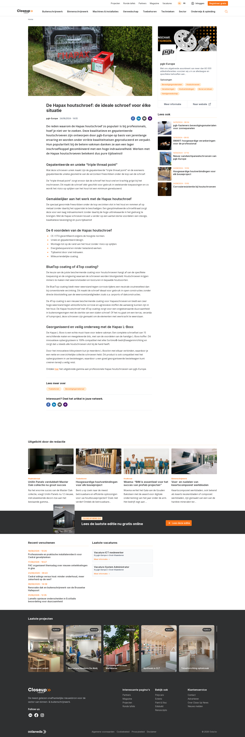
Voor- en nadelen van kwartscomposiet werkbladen (190, 483)
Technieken (167, 11)
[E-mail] (144, 118)
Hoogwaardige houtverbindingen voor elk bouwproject (97, 483)
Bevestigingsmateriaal (74, 389)
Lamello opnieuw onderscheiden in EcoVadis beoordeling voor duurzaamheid (52, 598)
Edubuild (159, 706)
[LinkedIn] (30, 715)
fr (184, 3)
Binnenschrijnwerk (77, 11)
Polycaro (159, 695)
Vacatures (167, 3)
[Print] (150, 118)
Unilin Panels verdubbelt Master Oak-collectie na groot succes (48, 483)
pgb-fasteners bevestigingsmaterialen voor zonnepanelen (194, 127)
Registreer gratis (217, 3)
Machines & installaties (106, 11)
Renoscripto (161, 710)
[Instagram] (42, 715)
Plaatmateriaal (34, 479)
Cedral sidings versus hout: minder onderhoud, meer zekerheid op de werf (56, 576)
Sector (182, 11)
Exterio (158, 698)
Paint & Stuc (161, 702)
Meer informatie (172, 104)
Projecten (115, 3)
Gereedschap (130, 11)
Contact (192, 695)
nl (179, 3)
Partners (142, 3)
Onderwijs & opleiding (203, 11)
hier (57, 369)
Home (30, 19)
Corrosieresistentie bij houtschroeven (194, 186)
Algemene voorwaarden (103, 731)
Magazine (154, 3)
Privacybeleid (138, 731)
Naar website (200, 104)
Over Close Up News (198, 702)
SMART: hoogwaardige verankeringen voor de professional (194, 142)
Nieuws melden (195, 706)
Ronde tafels (129, 3)
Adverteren (193, 698)
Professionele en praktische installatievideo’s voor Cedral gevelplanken (55, 554)
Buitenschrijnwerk (52, 11)
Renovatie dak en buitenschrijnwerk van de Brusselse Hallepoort (56, 587)
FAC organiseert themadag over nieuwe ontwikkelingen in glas (57, 565)
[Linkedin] (139, 118)
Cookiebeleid (123, 731)
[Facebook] (133, 118)
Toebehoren (150, 11)
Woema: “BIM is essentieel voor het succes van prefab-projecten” (146, 483)
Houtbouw (128, 479)
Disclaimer (151, 731)
